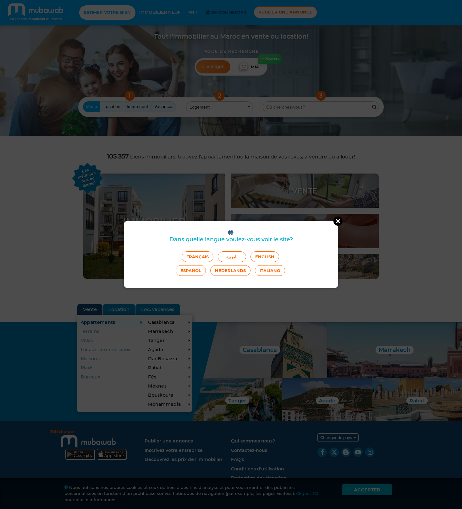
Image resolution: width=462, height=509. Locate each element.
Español (190, 270)
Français (197, 256)
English (264, 256)
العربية (232, 256)
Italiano (270, 270)
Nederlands (230, 270)
